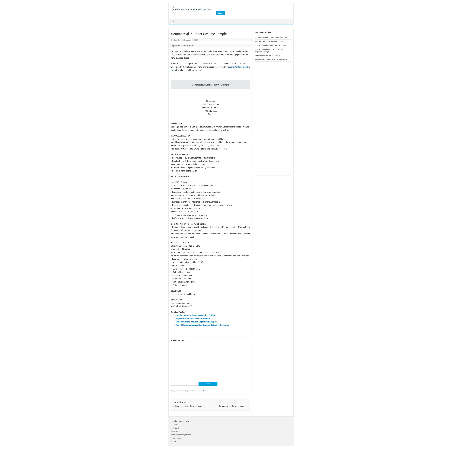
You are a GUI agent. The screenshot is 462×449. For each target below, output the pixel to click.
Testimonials (176, 438)
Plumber (178, 46)
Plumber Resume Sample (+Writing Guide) (195, 315)
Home (173, 22)
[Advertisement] (210, 359)
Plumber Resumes (188, 46)
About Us (174, 425)
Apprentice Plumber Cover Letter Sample (271, 59)
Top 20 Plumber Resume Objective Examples (196, 322)
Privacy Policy (176, 431)
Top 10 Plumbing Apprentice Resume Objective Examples (202, 325)
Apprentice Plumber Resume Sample (192, 318)
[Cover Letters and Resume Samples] (191, 10)
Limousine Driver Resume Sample (188, 406)
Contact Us (175, 428)
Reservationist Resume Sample (233, 406)
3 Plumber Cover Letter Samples (267, 56)
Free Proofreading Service (181, 435)
